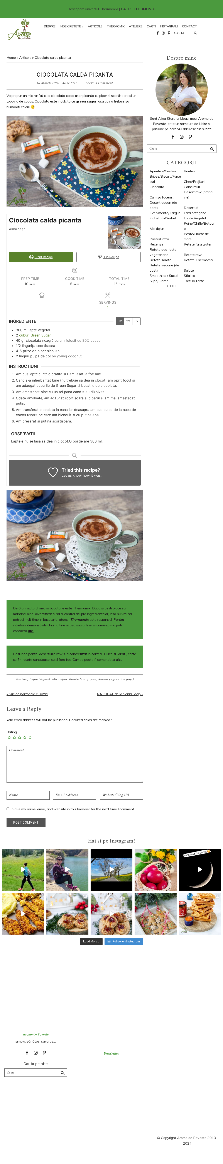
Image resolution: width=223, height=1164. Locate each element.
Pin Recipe (111, 257)
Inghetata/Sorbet (163, 218)
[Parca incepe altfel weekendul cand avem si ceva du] (200, 914)
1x (120, 321)
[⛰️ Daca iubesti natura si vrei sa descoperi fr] (67, 870)
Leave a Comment (99, 83)
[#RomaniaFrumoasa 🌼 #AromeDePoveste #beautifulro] (112, 870)
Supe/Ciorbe (159, 281)
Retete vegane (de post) (116, 679)
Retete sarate (160, 260)
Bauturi (21, 679)
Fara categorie (195, 213)
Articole (25, 57)
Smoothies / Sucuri (164, 275)
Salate (189, 270)
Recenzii (156, 244)
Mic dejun (59, 679)
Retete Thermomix (198, 260)
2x (128, 321)
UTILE (172, 286)
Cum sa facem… (162, 197)
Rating (12, 732)
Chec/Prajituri (194, 181)
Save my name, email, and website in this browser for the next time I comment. (73, 809)
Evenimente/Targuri (165, 213)
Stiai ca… (191, 275)
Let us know (72, 475)
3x (136, 321)
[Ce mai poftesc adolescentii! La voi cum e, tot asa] (23, 914)
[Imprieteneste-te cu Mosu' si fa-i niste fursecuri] (112, 914)
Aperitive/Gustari (163, 171)
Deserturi (191, 207)
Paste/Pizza (159, 239)
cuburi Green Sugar (35, 335)
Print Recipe (44, 257)
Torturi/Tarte (194, 281)
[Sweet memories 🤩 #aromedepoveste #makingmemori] (200, 870)
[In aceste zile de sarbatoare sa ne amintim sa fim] (156, 870)
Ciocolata (157, 187)
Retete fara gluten (82, 679)
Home (11, 57)
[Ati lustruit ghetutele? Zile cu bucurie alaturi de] (156, 914)
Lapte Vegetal (39, 679)
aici (31, 631)
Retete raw (193, 254)
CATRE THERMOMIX (138, 9)
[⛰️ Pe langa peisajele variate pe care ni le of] (23, 870)
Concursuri (192, 187)
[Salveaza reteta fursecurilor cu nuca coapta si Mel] (67, 914)
